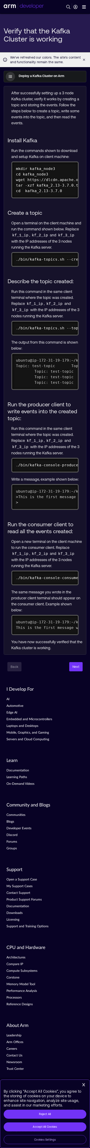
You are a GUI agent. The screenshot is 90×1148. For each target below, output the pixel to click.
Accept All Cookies (45, 1126)
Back (14, 667)
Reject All (45, 1114)
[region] (45, 1114)
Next (75, 667)
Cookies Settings (45, 1139)
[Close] (83, 1085)
